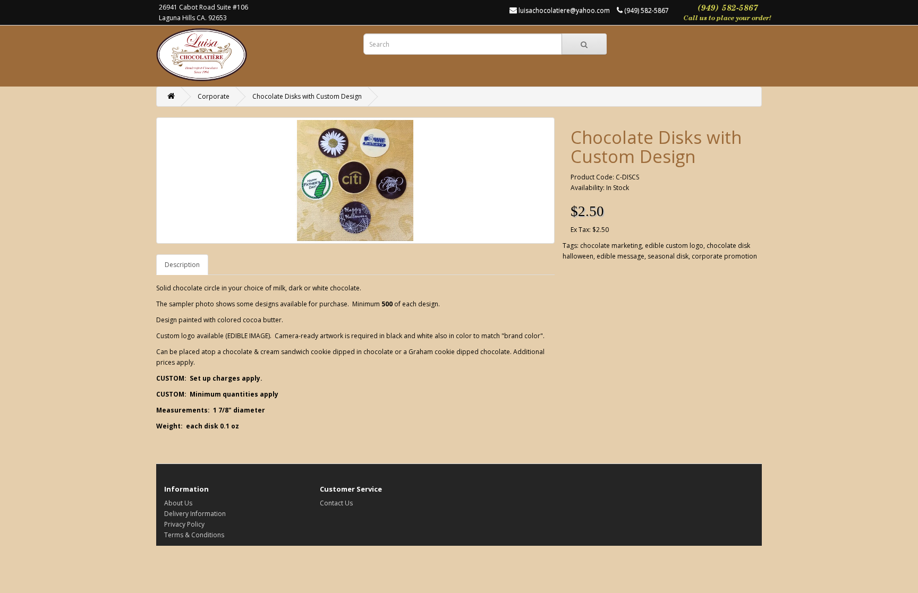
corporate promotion (724, 256)
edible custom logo (674, 245)
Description (182, 264)
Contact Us (336, 503)
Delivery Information (195, 513)
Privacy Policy (184, 524)
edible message (620, 256)
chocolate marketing (611, 245)
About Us (178, 503)
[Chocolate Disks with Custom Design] (355, 180)
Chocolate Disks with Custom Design (307, 96)
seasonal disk (668, 256)
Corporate (214, 96)
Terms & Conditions (194, 534)
